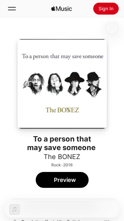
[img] (61, 9)
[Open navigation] (12, 8)
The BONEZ (62, 157)
